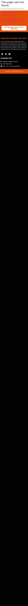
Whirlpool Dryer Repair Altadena (9, 198)
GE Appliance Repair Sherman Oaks (9, 319)
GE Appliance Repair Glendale (8, 238)
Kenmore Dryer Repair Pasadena (9, 190)
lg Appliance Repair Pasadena (8, 125)
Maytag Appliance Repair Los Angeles (10, 471)
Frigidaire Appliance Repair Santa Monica (11, 406)
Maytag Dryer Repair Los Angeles (9, 344)
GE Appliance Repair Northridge (8, 314)
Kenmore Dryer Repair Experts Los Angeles (11, 336)
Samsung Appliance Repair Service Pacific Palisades (13, 523)
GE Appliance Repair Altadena (8, 151)
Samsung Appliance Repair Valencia (9, 585)
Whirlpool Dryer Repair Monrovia (9, 389)
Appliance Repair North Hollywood (9, 411)
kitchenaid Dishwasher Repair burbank (10, 149)
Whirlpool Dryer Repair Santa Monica (10, 390)
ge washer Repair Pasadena (7, 118)
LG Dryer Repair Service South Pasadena (11, 536)
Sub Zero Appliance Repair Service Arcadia (11, 550)
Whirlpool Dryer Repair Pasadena (9, 392)
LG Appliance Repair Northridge (8, 282)
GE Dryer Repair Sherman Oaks (8, 363)
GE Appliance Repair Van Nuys (8, 317)
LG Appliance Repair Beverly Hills (9, 599)
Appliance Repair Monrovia (7, 404)
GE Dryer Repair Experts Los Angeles (10, 335)
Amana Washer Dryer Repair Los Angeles (11, 87)
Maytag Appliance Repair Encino (9, 455)
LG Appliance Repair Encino (7, 232)
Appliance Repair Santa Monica (8, 447)
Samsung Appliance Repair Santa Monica (11, 400)
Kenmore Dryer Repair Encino (8, 566)
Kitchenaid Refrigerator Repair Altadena (10, 184)
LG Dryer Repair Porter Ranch (8, 360)
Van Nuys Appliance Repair (7, 463)
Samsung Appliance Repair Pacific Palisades (11, 569)
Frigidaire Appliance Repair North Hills (10, 308)
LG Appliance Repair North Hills (8, 295)
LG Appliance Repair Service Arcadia (10, 557)
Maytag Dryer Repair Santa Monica (9, 381)
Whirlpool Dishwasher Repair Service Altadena (12, 563)
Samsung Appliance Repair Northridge (10, 289)
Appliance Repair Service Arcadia (9, 552)
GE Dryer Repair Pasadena (7, 121)
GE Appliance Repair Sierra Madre (9, 373)
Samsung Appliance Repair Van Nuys (10, 542)
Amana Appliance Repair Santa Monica (10, 427)
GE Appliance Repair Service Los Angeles (11, 525)
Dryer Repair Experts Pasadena (8, 333)
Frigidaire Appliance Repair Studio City (10, 311)
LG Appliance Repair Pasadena (8, 83)
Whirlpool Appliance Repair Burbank (9, 165)
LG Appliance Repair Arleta (7, 222)
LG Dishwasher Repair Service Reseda (10, 560)
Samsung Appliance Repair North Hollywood (12, 582)
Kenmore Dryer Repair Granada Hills (9, 565)
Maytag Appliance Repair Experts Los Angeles (12, 325)
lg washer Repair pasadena (7, 111)
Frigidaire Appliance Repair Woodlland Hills (11, 313)
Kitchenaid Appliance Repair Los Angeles (11, 466)
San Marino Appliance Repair (8, 349)
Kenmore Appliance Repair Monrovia (10, 414)
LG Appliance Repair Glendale (8, 236)
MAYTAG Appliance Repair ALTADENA (10, 122)
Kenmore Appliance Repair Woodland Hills (11, 479)
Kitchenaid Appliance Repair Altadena (10, 181)
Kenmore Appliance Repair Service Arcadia (11, 553)
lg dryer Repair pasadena (7, 110)
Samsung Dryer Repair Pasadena (9, 133)
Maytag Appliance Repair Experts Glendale (11, 327)
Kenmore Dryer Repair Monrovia (8, 366)
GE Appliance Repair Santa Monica (9, 84)
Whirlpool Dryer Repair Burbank (8, 168)
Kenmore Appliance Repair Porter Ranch (10, 278)
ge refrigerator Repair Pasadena (8, 119)
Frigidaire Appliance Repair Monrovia (10, 438)
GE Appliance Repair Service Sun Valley (10, 528)
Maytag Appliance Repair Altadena (9, 103)
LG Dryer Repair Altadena (7, 178)
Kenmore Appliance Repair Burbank (9, 485)
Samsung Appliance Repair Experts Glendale (12, 328)
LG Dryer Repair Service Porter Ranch (10, 538)
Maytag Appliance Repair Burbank (9, 487)
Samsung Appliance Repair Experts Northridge (12, 322)
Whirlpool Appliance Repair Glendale (10, 501)
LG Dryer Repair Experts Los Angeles (10, 332)
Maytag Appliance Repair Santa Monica (10, 419)
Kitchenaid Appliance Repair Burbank (10, 97)
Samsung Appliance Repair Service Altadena (11, 547)
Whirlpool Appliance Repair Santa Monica (11, 262)
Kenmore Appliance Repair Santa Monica (11, 403)
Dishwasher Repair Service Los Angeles (10, 558)
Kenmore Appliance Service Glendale (10, 271)
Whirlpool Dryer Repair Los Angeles (9, 387)
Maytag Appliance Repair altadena (9, 145)
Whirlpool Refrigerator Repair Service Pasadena (12, 517)
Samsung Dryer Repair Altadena (8, 208)
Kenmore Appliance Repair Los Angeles (10, 94)
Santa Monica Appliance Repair (8, 441)
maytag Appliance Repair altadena (9, 124)
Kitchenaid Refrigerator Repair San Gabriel (11, 354)
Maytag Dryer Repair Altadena (8, 146)
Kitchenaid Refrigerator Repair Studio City (11, 355)
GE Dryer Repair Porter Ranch (8, 362)
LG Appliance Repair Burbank (8, 270)
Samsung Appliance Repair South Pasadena (11, 601)
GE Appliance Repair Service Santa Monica (11, 530)
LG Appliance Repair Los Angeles (9, 78)
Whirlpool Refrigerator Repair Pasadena (10, 397)
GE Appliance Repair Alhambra (8, 89)
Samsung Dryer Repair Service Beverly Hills (11, 534)
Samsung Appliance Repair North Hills (10, 292)
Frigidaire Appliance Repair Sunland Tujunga (11, 309)
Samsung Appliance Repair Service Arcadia (11, 555)
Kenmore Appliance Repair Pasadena (10, 279)
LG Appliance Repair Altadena (8, 154)
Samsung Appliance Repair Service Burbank (11, 549)
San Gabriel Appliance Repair (8, 251)
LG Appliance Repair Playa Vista (8, 511)
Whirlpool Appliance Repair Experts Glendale (12, 330)
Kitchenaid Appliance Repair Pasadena (10, 100)
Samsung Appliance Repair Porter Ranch (11, 294)
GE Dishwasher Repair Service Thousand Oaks (12, 561)
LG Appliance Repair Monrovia (8, 374)
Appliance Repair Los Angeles (8, 603)
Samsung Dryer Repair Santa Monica (10, 384)
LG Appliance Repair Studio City (9, 303)
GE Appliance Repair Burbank (8, 240)
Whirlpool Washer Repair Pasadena (9, 379)
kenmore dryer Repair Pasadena (8, 140)
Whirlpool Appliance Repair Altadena (10, 152)
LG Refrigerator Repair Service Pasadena (11, 515)
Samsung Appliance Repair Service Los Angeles (12, 519)
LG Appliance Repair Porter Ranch (9, 286)
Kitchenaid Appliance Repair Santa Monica (11, 468)
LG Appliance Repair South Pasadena (10, 305)
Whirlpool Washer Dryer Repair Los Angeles (11, 86)
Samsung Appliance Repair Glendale (9, 458)
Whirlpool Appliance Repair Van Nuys (10, 541)
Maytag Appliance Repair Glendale (9, 243)
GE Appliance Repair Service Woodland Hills (11, 527)
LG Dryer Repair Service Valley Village (10, 533)
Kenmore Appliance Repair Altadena (9, 105)
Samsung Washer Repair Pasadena (9, 431)
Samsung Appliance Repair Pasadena (10, 132)
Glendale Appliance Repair (7, 498)
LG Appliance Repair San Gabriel (9, 252)
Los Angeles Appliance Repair (8, 454)
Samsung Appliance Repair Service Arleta (11, 546)
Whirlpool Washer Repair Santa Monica (10, 378)
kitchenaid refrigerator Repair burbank (10, 143)
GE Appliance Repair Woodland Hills (9, 370)
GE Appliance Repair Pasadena (8, 99)
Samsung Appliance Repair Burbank (9, 227)
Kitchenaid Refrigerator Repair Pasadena (11, 357)
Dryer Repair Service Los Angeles (9, 531)
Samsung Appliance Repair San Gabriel (10, 254)
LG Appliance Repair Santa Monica (9, 75)
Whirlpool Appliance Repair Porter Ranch (11, 259)
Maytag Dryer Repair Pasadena (8, 175)
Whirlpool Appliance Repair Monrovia (10, 422)
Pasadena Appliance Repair (7, 428)
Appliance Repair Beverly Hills (8, 416)
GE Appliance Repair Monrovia (8, 371)
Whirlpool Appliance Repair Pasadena (10, 106)
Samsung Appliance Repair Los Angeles (10, 398)
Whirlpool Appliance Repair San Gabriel (10, 255)
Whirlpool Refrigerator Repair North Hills (11, 393)
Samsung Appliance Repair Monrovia (10, 423)
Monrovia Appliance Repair (7, 420)
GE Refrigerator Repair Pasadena (9, 592)
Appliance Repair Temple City (8, 409)
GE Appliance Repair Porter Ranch (9, 316)
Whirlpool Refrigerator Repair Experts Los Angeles (13, 338)
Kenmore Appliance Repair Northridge (10, 281)
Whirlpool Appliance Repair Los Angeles (10, 257)
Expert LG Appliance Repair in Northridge (11, 320)
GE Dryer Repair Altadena (7, 164)
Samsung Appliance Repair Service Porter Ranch (13, 520)
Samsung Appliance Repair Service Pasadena (12, 522)
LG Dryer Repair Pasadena (7, 359)
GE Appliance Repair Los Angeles (9, 91)
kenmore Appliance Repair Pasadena (10, 137)
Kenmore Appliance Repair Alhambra (10, 92)
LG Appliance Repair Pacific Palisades (10, 577)
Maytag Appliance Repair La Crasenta (10, 474)
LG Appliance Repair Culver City (9, 80)
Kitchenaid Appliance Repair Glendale (10, 241)
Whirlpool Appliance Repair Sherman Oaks (11, 260)
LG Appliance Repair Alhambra (8, 95)
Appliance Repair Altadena (7, 148)
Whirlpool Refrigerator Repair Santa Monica (11, 395)
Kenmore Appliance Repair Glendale (9, 244)
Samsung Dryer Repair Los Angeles (9, 346)
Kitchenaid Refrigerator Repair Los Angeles (11, 352)
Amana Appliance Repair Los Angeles (10, 457)
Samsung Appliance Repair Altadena (9, 156)
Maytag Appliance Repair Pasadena (9, 171)
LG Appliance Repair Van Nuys (8, 539)
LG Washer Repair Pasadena (7, 436)
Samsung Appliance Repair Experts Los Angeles (12, 324)
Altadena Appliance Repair (7, 430)
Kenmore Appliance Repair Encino (9, 481)
